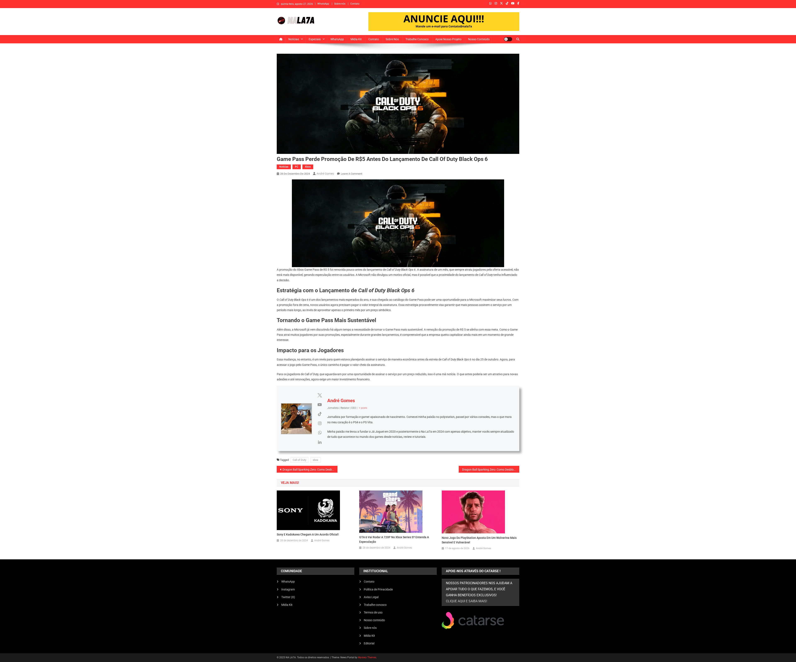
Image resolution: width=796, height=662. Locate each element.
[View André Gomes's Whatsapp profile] (319, 432)
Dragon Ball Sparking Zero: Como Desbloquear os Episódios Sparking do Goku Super (310, 469)
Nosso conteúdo (479, 39)
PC (296, 166)
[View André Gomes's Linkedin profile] (319, 442)
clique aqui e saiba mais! (466, 601)
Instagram (288, 589)
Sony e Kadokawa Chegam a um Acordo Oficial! (308, 534)
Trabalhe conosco (417, 39)
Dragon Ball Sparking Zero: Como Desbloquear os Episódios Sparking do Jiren (490, 469)
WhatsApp (323, 3)
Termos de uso (373, 612)
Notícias (293, 39)
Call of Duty (299, 459)
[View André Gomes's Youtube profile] (319, 404)
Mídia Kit (369, 635)
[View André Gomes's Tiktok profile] (319, 413)
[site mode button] (508, 39)
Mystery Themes (367, 657)
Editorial (369, 643)
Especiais (315, 39)
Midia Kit (356, 39)
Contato (354, 3)
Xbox (308, 166)
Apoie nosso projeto (448, 39)
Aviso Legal (371, 597)
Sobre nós (339, 3)
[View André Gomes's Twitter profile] (319, 395)
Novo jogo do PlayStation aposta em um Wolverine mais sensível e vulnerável (479, 540)
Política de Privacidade (378, 589)
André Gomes (325, 173)
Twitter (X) (288, 597)
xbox (315, 459)
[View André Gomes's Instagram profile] (319, 423)
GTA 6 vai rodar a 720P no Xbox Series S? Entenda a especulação (394, 539)
